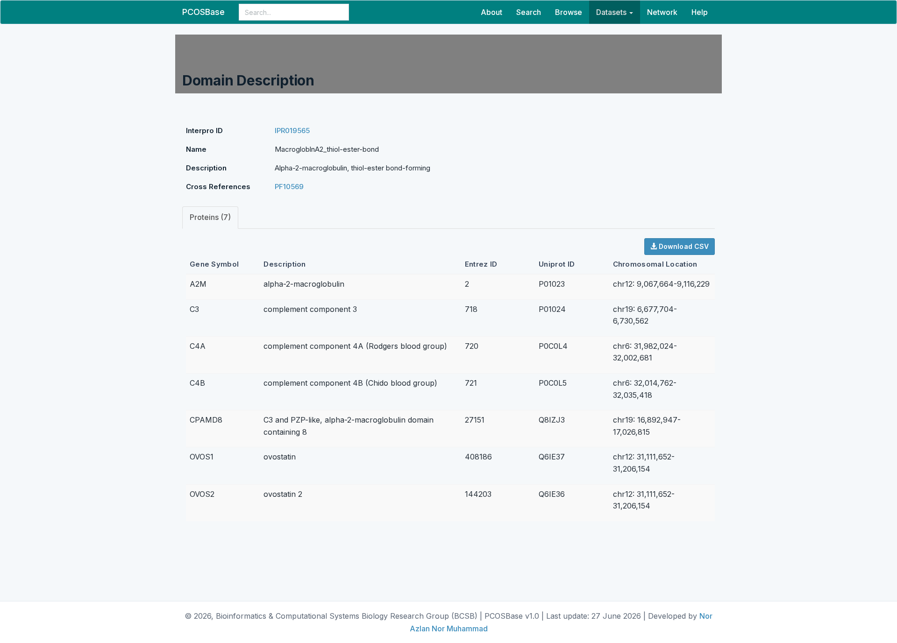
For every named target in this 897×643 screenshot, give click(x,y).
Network (662, 12)
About (491, 12)
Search (528, 12)
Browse (568, 12)
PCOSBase (203, 12)
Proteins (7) (210, 217)
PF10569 (289, 186)
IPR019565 (292, 130)
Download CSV (683, 246)
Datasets (612, 12)
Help (699, 12)
